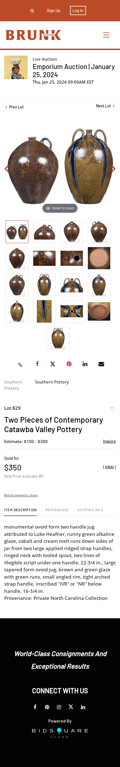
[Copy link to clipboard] (20, 364)
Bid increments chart (21, 495)
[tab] (20, 512)
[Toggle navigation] (106, 34)
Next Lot (104, 105)
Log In (78, 10)
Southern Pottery (13, 385)
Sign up (53, 10)
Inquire (109, 441)
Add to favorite (112, 409)
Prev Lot (16, 107)
